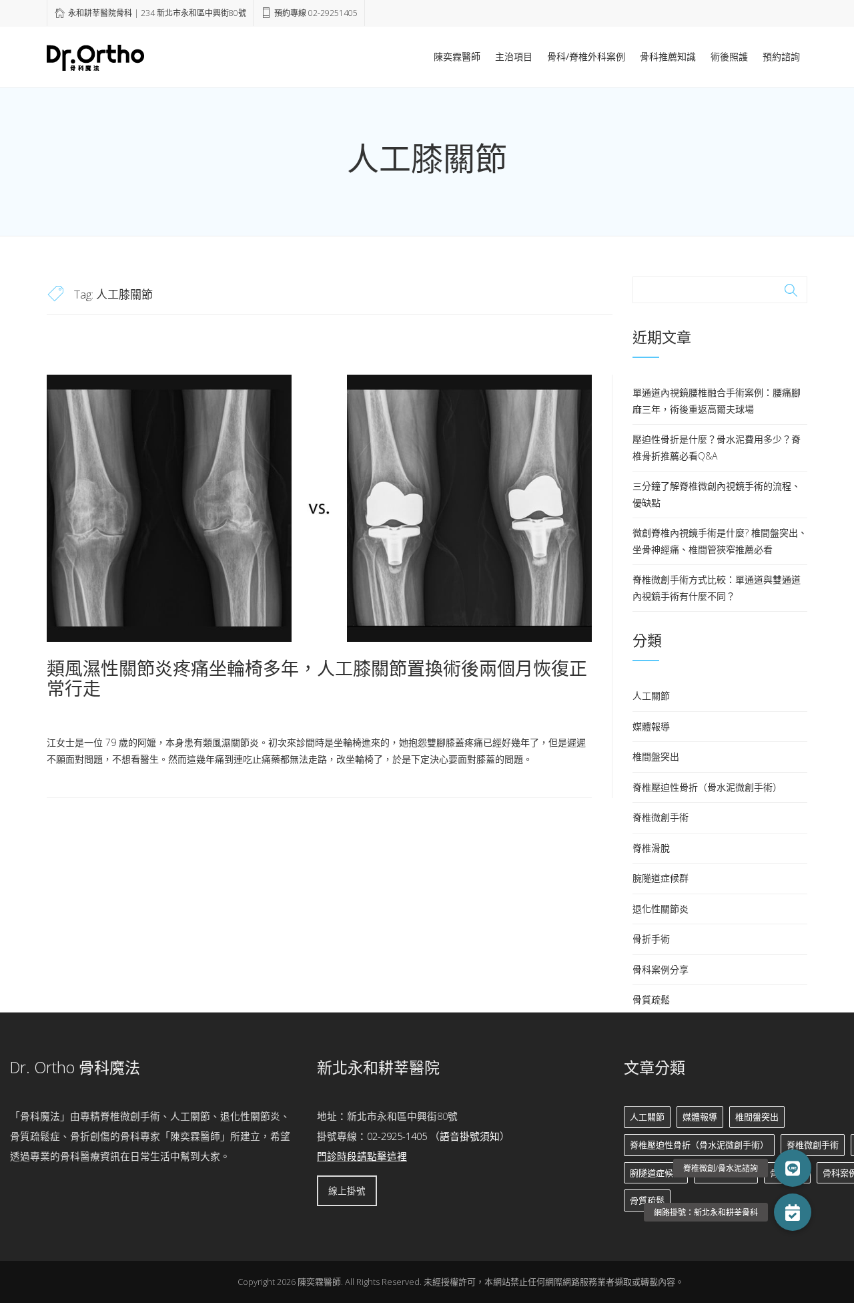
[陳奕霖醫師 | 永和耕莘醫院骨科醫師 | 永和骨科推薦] (95, 55)
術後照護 (729, 56)
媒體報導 (651, 726)
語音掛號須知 (470, 1136)
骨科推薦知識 (668, 56)
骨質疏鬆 (651, 999)
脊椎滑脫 (651, 848)
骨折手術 (651, 938)
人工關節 (651, 695)
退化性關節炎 (660, 908)
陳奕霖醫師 (457, 56)
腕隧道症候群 (660, 878)
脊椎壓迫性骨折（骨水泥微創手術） (707, 787)
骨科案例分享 (660, 969)
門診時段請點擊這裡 (362, 1156)
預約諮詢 (781, 56)
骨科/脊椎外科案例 (586, 56)
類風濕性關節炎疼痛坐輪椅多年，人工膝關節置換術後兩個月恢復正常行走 (317, 678)
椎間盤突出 (655, 756)
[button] (792, 1212)
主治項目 (513, 56)
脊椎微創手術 (660, 817)
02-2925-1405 (397, 1136)
